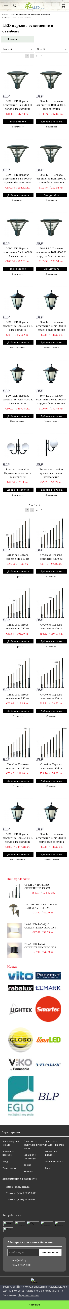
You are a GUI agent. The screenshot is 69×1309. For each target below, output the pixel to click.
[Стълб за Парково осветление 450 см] (17, 742)
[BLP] (48, 1097)
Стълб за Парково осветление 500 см (51, 766)
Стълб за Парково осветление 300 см (51, 626)
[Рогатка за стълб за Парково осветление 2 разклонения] (17, 447)
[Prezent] (48, 976)
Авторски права (54, 1161)
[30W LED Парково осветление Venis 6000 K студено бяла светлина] (51, 300)
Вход (5, 1161)
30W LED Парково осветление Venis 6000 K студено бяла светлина (51, 326)
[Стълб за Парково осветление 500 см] (51, 742)
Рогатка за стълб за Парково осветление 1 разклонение (51, 473)
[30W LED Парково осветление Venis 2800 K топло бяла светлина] (51, 812)
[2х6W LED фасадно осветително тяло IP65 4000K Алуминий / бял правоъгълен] (14, 930)
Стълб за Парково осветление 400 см (51, 696)
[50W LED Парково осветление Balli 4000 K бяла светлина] (17, 226)
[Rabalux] (20, 988)
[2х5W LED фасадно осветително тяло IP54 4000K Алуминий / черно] (14, 950)
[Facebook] (6, 1206)
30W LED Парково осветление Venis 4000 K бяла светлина (18, 326)
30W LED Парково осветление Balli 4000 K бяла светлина (51, 105)
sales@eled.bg (22, 1187)
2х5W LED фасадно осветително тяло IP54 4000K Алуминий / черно (40, 946)
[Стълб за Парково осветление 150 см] (17, 533)
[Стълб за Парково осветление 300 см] (51, 603)
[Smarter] (48, 1009)
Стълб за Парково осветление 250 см (17, 626)
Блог (47, 1168)
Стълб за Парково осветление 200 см (51, 556)
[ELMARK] (48, 989)
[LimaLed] (48, 1040)
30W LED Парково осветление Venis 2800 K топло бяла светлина (51, 838)
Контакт (28, 1171)
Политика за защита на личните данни (34, 1144)
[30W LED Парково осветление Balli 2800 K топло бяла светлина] (17, 79)
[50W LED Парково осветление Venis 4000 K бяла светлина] (17, 374)
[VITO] (20, 976)
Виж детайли (18, 121)
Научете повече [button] (28, 1295)
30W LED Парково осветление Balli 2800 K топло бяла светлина (17, 105)
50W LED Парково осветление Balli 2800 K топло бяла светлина (51, 178)
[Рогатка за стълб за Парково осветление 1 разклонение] (51, 447)
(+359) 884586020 (26, 1199)
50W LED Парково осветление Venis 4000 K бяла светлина (18, 399)
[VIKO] (20, 1065)
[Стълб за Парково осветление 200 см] (51, 533)
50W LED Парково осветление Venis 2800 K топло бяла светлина (18, 838)
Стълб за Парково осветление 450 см (17, 766)
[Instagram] (13, 1206)
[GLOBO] (20, 1040)
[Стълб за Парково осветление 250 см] (17, 603)
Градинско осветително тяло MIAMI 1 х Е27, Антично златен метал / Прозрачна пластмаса (41, 906)
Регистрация (9, 1168)
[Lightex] (20, 1009)
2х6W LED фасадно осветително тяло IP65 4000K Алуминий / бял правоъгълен (40, 926)
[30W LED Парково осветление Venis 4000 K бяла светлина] (17, 300)
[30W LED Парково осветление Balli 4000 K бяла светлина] (51, 79)
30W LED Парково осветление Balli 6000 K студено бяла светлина (17, 178)
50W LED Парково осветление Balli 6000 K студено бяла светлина (51, 252)
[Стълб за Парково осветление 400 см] (51, 672)
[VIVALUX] (48, 1065)
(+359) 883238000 (26, 1193)
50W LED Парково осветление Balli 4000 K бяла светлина (17, 252)
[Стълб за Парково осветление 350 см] (17, 672)
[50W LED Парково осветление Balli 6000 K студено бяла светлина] (51, 226)
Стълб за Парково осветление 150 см (17, 556)
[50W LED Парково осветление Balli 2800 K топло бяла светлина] (51, 153)
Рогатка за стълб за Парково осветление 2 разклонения (17, 473)
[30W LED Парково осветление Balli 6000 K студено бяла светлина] (17, 153)
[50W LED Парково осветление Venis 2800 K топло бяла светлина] (17, 812)
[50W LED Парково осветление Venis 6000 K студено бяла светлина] (51, 374)
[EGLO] (20, 1096)
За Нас (27, 1165)
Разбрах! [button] (34, 1304)
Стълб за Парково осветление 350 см (17, 696)
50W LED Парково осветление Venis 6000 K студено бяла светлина (51, 399)
